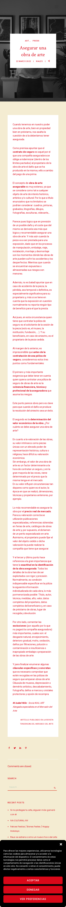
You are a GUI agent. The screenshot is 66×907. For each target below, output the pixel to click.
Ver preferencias (33, 899)
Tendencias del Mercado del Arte (36, 724)
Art (27, 41)
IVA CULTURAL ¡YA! (19, 820)
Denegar (33, 889)
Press (36, 41)
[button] (61, 844)
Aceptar (33, 880)
